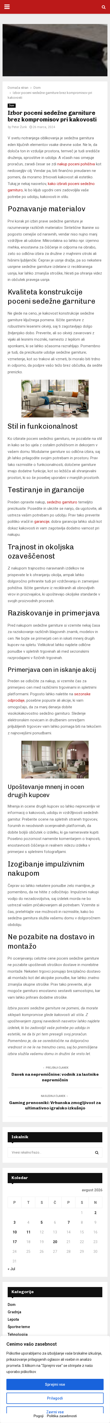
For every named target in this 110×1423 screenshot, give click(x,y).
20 (55, 1242)
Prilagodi (55, 1398)
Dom (11, 105)
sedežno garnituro (62, 502)
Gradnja (14, 1312)
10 (15, 1232)
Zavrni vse (55, 1412)
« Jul (11, 1269)
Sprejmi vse (55, 1384)
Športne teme (19, 1327)
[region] (55, 1379)
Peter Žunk (19, 127)
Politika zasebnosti (62, 1416)
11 (28, 1232)
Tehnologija (18, 1334)
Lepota (13, 1319)
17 (15, 1242)
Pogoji (38, 1416)
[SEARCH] (96, 1152)
